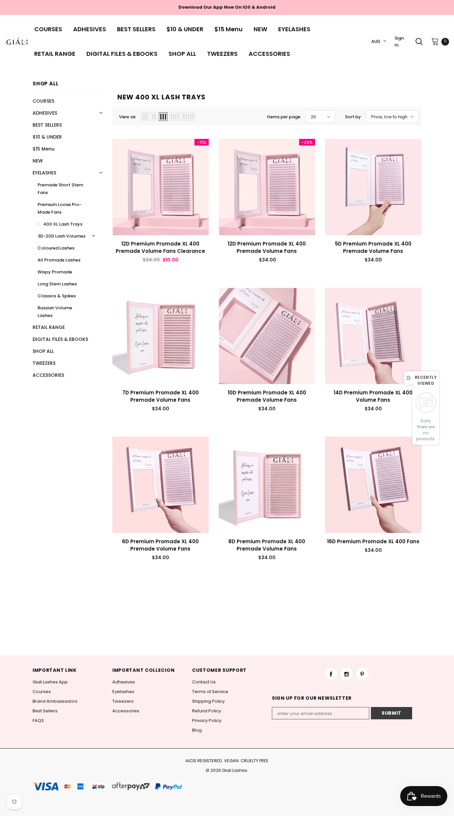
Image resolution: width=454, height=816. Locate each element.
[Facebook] (331, 674)
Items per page (283, 117)
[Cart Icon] (435, 41)
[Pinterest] (362, 674)
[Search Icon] (419, 41)
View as (127, 117)
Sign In (399, 41)
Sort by (353, 117)
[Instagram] (347, 674)
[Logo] (17, 41)
